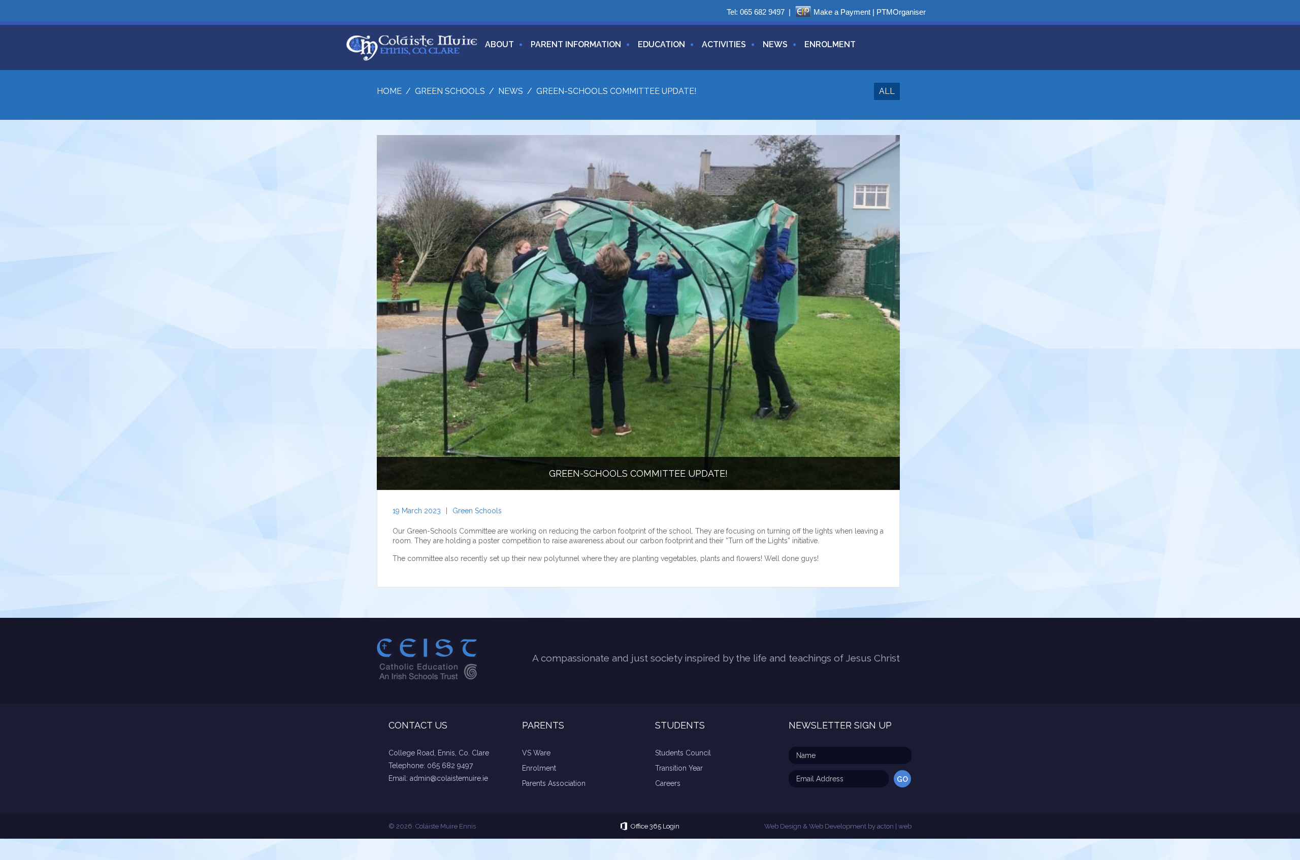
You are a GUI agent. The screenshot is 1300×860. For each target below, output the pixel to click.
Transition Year (679, 768)
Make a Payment (842, 12)
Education (661, 44)
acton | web (894, 826)
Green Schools (477, 511)
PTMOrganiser (901, 12)
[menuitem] (495, 50)
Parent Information (576, 44)
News (775, 44)
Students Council (683, 753)
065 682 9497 (762, 12)
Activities (724, 44)
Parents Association (554, 783)
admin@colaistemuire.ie (449, 778)
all (887, 91)
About (499, 44)
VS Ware (536, 753)
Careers (667, 783)
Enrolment (830, 44)
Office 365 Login (655, 826)
